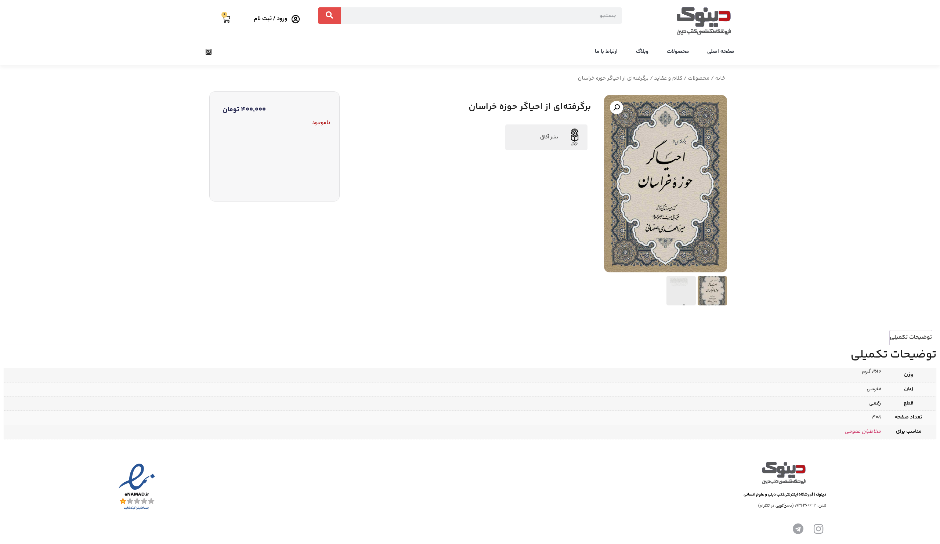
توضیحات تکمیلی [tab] (911, 337)
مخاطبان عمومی (863, 432)
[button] (616, 107)
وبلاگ (642, 51)
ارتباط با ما (606, 51)
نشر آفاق (549, 137)
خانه (720, 78)
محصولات (678, 51)
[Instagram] (209, 52)
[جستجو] (329, 15)
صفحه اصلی (720, 51)
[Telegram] (798, 529)
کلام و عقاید (668, 78)
